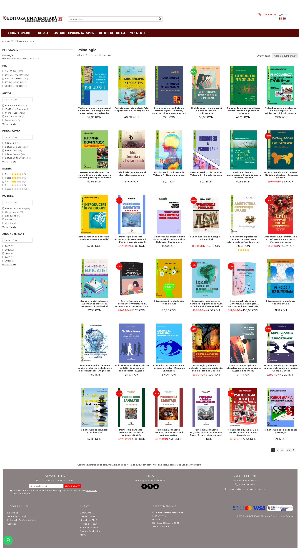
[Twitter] (150, 486)
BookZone (10, 215)
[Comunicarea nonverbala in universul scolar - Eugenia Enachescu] (169, 343)
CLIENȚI (84, 506)
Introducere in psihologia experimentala (280, 302)
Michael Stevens (13, 113)
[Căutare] (160, 19)
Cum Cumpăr (86, 512)
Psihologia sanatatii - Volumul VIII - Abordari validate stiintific (131, 432)
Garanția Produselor (90, 531)
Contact (11, 524)
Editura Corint (12, 150)
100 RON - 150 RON (14, 78)
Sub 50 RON (11, 71)
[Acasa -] (33, 19)
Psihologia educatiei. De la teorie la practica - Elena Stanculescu (243, 432)
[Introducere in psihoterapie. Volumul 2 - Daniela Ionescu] (206, 149)
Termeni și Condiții (16, 516)
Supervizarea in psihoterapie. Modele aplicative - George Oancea (280, 175)
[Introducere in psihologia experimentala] (281, 278)
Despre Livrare (87, 516)
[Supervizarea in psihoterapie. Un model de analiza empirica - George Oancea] (281, 343)
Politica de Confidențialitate (21, 520)
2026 (7, 246)
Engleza (285, 18)
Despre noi (13, 512)
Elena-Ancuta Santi (14, 105)
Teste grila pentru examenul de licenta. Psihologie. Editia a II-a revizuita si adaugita (94, 111)
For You (9, 219)
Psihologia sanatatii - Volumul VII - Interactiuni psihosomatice (169, 432)
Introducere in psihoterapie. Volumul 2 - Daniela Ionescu (206, 173)
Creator (9, 223)
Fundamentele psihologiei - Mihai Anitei (206, 238)
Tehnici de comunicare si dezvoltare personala (132, 173)
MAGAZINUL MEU (18, 506)
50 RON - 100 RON (14, 75)
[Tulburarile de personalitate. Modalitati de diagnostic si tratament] (243, 85)
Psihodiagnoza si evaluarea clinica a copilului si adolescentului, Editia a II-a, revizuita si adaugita (281, 111)
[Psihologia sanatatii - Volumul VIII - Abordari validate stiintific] (132, 407)
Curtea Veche (12, 212)
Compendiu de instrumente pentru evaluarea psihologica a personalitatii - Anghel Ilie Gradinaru (94, 368)
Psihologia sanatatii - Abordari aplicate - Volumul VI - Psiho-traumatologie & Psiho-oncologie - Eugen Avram (131, 239)
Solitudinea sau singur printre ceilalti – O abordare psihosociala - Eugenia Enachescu (132, 368)
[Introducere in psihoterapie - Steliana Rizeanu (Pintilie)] (94, 214)
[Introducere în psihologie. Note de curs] (169, 278)
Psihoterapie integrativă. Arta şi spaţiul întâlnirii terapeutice (132, 109)
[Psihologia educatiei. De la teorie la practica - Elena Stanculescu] (243, 407)
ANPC (83, 534)
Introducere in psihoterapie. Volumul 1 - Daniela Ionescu (169, 173)
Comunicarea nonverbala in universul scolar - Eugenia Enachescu (169, 368)
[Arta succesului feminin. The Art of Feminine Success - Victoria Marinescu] (281, 214)
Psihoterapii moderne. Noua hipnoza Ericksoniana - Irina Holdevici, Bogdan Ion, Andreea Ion (169, 239)
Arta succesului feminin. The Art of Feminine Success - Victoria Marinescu (280, 239)
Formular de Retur (89, 527)
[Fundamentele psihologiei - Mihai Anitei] (206, 214)
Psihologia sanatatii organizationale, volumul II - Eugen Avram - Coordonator (206, 432)
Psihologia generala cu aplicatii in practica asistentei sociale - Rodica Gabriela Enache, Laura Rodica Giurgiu (206, 368)
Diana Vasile (11, 120)
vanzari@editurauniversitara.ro (247, 489)
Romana (281, 18)
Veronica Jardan (13, 116)
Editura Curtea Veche (16, 158)
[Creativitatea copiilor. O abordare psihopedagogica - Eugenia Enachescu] (243, 343)
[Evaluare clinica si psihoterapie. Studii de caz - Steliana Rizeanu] (243, 149)
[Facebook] (144, 486)
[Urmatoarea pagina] (293, 450)
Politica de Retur (88, 524)
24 (288, 450)
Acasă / (6, 41)
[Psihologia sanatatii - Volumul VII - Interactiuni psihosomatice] (169, 407)
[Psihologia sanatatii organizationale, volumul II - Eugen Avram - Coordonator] (206, 407)
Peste (8, 174)
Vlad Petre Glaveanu (15, 109)
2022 (7, 260)
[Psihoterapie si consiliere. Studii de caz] (94, 407)
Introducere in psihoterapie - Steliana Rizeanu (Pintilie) (94, 238)
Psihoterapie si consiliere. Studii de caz (94, 431)
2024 (7, 253)
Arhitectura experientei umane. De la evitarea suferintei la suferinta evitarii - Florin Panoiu (243, 239)
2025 (7, 250)
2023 (7, 257)
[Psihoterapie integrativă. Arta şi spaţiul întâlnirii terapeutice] (132, 85)
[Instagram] (156, 486)
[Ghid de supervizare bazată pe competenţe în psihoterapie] (206, 85)
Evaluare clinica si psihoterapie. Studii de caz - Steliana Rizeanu (243, 175)
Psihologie (7, 55)
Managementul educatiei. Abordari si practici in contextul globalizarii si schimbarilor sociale (94, 304)
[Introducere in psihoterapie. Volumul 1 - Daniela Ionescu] (169, 149)
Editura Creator (13, 154)
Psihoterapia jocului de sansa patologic (281, 431)
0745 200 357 (247, 484)
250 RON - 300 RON (15, 86)
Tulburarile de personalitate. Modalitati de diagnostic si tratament (243, 111)
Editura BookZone (14, 147)
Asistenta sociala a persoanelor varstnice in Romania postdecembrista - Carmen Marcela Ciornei (131, 304)
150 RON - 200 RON (15, 82)
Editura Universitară (15, 208)
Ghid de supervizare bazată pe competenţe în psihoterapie (206, 111)
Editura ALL (10, 143)
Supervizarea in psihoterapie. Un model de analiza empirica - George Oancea (281, 368)
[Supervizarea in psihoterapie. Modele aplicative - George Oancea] (281, 149)
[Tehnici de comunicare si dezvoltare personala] (132, 149)
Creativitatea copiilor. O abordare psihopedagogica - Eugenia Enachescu (243, 368)
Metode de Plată (88, 520)
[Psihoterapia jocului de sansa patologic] (281, 407)
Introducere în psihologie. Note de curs (169, 302)
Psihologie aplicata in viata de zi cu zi (20, 58)
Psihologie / (18, 41)
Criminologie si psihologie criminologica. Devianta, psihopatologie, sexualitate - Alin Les (169, 111)
